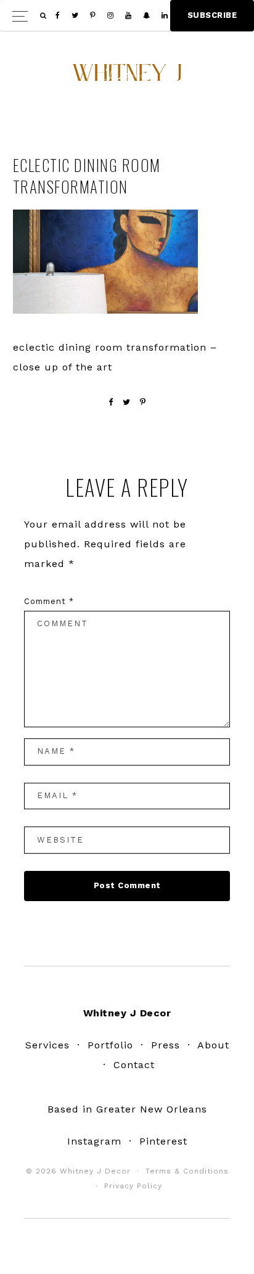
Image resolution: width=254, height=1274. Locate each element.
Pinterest (163, 1141)
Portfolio (110, 1045)
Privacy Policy (133, 1186)
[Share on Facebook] (111, 402)
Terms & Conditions (187, 1171)
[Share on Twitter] (127, 402)
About (213, 1045)
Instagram (94, 1141)
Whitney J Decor (127, 77)
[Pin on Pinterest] (143, 402)
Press (165, 1045)
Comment (49, 601)
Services (47, 1045)
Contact (134, 1065)
